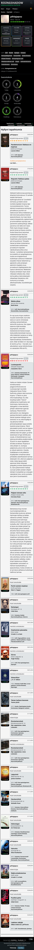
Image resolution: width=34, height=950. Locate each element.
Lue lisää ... (13, 163)
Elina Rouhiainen (16, 852)
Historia (25, 617)
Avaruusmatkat (23, 311)
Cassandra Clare (16, 369)
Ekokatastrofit (15, 504)
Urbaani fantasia (6, 58)
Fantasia (23, 53)
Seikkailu (13, 811)
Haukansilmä (16, 799)
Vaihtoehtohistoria (26, 61)
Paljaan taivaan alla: (18, 493)
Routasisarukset (6, 33)
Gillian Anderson (16, 924)
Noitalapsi (15, 607)
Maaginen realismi (23, 708)
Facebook (20, 940)
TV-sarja (27, 906)
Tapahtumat (10, 123)
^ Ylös (30, 939)
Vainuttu (14, 849)
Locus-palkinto (22, 881)
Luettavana (27, 123)
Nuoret (11, 53)
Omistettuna (21, 125)
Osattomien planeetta (19, 630)
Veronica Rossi (15, 497)
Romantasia (14, 64)
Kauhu (16, 706)
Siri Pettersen (15, 828)
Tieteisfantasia (5, 64)
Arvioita (29, 125)
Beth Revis (14, 305)
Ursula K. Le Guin (16, 634)
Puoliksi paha (16, 898)
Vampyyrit (21, 376)
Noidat (22, 615)
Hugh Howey (15, 659)
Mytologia (14, 687)
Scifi (6, 53)
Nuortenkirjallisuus (16, 156)
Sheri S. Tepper (16, 590)
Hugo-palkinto (22, 638)
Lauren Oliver (15, 151)
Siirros (13, 655)
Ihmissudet (14, 376)
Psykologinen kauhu (25, 706)
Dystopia (16, 53)
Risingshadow (12, 3)
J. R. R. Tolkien (15, 679)
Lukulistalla (11, 125)
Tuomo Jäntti (15, 702)
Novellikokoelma (16, 885)
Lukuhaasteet (16, 38)
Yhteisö (27, 38)
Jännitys (29, 928)
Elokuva (17, 374)
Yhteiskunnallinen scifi (7, 61)
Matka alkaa (15, 301)
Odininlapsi (15, 824)
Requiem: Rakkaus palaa (20, 179)
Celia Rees (14, 611)
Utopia (17, 61)
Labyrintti (14, 774)
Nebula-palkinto (21, 640)
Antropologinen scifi (17, 58)
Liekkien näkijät (17, 922)
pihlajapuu (16, 16)
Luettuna (19, 123)
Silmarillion (15, 678)
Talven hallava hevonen (19, 700)
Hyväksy (20, 948)
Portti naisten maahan (19, 586)
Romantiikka (17, 55)
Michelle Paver (16, 803)
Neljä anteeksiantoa (18, 873)
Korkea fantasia (26, 55)
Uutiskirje (14, 940)
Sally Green (14, 902)
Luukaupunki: (16, 365)
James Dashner (16, 778)
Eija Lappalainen (16, 725)
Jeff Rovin (25, 924)
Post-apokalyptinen (6, 55)
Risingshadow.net (11, 68)
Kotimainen (14, 708)
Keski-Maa (23, 683)
